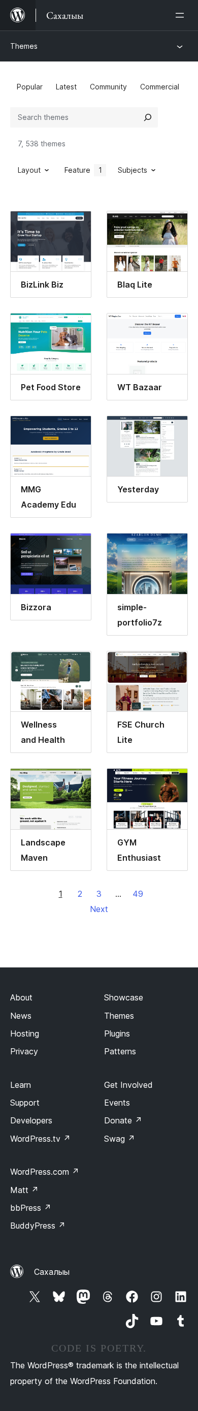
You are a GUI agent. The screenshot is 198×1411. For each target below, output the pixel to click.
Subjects (132, 170)
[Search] (148, 117)
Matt (24, 1190)
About (21, 997)
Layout (29, 170)
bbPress (30, 1208)
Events (117, 1103)
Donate (123, 1120)
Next (99, 909)
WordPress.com (44, 1172)
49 (138, 894)
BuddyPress (37, 1225)
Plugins (117, 1033)
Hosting (24, 1033)
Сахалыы (52, 1272)
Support (25, 1103)
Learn (20, 1085)
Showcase (123, 997)
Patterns (120, 1051)
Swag (119, 1139)
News (20, 1016)
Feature (83, 170)
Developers (31, 1120)
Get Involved (128, 1085)
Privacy (24, 1051)
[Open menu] (182, 15)
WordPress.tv (40, 1139)
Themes (24, 46)
